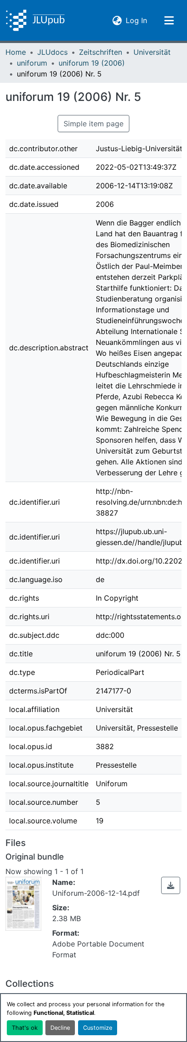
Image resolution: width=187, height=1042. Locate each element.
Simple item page (93, 123)
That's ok (25, 1027)
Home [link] (15, 52)
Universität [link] (152, 52)
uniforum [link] (32, 62)
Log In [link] (136, 20)
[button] (35, 20)
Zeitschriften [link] (100, 52)
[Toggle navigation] (169, 20)
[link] (170, 885)
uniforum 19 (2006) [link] (92, 62)
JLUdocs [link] (52, 52)
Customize (97, 1027)
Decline (60, 1027)
